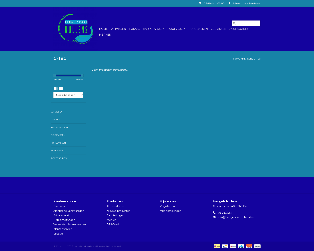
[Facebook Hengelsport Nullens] (154, 185)
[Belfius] (233, 246)
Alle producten (116, 206)
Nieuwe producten (118, 211)
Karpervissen (154, 28)
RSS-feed (113, 224)
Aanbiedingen (115, 215)
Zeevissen (218, 28)
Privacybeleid (61, 215)
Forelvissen (198, 28)
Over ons (59, 206)
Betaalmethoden (64, 220)
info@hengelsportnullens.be (236, 217)
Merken (105, 34)
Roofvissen (177, 28)
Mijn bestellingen (170, 211)
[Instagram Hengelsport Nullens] (160, 185)
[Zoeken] (234, 23)
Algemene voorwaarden (68, 211)
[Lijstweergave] (61, 88)
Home (103, 28)
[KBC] (241, 246)
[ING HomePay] (249, 246)
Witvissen (118, 28)
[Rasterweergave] (56, 88)
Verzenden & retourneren (69, 224)
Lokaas (134, 28)
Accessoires (239, 28)
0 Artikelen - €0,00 (214, 3)
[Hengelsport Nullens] (75, 29)
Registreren (167, 206)
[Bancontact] (225, 246)
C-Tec (257, 58)
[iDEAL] (217, 246)
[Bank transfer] (257, 246)
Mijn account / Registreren (247, 3)
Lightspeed (115, 246)
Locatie (58, 233)
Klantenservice (62, 229)
